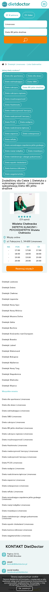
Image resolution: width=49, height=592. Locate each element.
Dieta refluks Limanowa (12, 491)
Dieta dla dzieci (35, 75)
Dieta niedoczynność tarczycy (18, 110)
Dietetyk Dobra (8, 287)
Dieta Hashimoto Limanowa (14, 445)
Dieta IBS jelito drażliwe (33, 87)
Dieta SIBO (32, 81)
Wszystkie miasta (10, 391)
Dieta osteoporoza (31, 133)
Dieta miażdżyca (35, 150)
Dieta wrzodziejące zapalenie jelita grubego (24, 145)
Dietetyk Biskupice (10, 356)
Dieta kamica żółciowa (15, 168)
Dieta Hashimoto (12, 104)
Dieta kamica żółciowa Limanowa (17, 529)
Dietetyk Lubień (9, 345)
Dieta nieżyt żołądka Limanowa (16, 505)
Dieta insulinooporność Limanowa (17, 439)
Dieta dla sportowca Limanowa (16, 399)
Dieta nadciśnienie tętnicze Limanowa (19, 474)
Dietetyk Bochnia (9, 328)
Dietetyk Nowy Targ (10, 368)
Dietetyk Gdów (8, 322)
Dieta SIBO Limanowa (11, 416)
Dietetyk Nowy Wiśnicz (12, 310)
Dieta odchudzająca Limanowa (16, 410)
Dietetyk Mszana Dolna (12, 316)
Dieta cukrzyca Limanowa (13, 422)
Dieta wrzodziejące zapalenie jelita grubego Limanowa (21, 498)
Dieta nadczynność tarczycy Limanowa (19, 457)
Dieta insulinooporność (15, 99)
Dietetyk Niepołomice (11, 374)
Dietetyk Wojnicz (9, 385)
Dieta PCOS (10, 122)
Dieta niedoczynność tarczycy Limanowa (20, 451)
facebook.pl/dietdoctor (17, 572)
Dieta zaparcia (11, 133)
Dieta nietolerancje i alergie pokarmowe (23, 156)
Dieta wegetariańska (14, 174)
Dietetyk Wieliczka (10, 379)
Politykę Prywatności (29, 584)
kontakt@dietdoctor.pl (17, 564)
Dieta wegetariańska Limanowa (16, 535)
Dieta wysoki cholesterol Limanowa (17, 524)
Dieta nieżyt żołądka (14, 150)
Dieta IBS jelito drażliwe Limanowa (17, 428)
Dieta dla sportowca (14, 75)
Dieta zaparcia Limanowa (13, 480)
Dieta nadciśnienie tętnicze (17, 127)
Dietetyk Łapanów (10, 299)
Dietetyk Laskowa (10, 281)
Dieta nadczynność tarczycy (17, 116)
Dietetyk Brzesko (9, 339)
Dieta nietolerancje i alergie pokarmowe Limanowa (20, 517)
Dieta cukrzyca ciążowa (15, 93)
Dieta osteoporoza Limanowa (15, 485)
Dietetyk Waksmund (11, 351)
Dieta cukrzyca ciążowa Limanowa (17, 433)
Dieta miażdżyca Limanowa (14, 510)
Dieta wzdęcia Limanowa (13, 468)
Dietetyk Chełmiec (10, 293)
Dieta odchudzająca (13, 81)
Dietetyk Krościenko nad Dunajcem (17, 333)
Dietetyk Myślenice (10, 362)
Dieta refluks (10, 139)
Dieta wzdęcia (26, 122)
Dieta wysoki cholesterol (15, 162)
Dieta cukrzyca (11, 87)
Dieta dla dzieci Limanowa (14, 405)
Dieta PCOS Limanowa (12, 462)
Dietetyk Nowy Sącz (10, 304)
